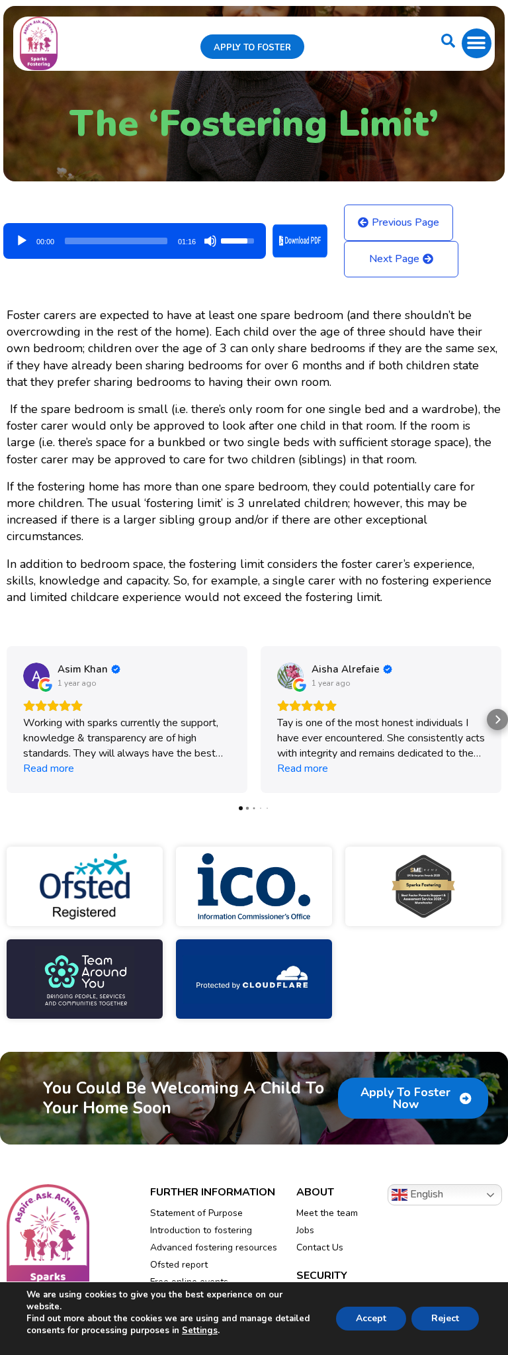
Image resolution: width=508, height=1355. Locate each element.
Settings (200, 1330)
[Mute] (210, 241)
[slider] (116, 241)
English (425, 1194)
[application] (134, 236)
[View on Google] (36, 676)
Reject (445, 1318)
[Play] (21, 241)
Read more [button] (48, 768)
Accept (371, 1318)
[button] (476, 43)
